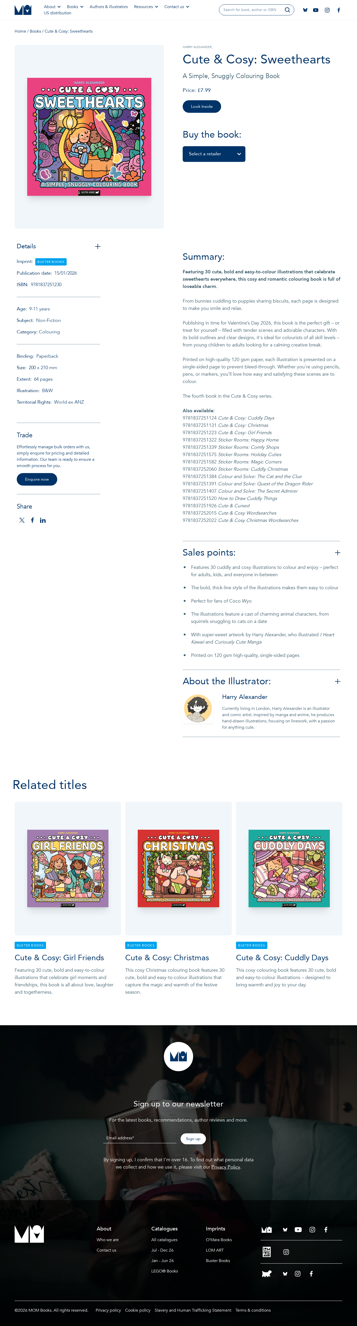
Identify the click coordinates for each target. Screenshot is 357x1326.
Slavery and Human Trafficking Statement (193, 1310)
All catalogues (164, 1240)
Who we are (108, 1240)
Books (72, 7)
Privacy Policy (225, 1167)
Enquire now (37, 479)
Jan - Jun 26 (162, 1261)
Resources (143, 7)
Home (20, 31)
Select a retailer (205, 154)
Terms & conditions (253, 1310)
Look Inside (202, 106)
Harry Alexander (244, 697)
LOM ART (215, 1250)
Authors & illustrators (109, 7)
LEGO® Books (164, 1271)
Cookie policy (138, 1310)
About (49, 7)
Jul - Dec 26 (162, 1250)
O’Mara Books (219, 1240)
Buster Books (218, 1261)
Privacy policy (108, 1310)
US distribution (57, 13)
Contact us (174, 7)
